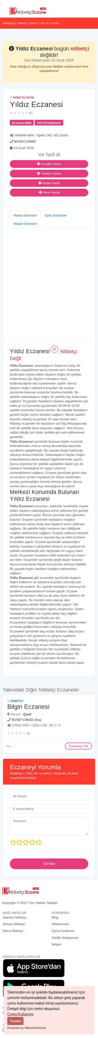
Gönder (49, 864)
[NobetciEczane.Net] (27, 10)
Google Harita (50, 164)
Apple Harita (50, 183)
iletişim (58, 66)
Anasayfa (9, 23)
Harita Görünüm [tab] (25, 215)
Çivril (32, 23)
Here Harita (50, 192)
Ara (8, 746)
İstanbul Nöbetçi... (16, 917)
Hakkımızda (60, 924)
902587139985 (25, 141)
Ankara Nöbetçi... (15, 924)
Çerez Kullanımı (20, 1014)
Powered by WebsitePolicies (26, 1028)
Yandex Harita (50, 173)
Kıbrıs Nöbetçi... (14, 931)
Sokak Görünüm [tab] (25, 223)
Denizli (22, 23)
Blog (55, 917)
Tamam (15, 1021)
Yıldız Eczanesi (48, 23)
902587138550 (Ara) (26, 720)
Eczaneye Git (78, 746)
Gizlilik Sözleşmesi (65, 937)
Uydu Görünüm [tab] (56, 215)
